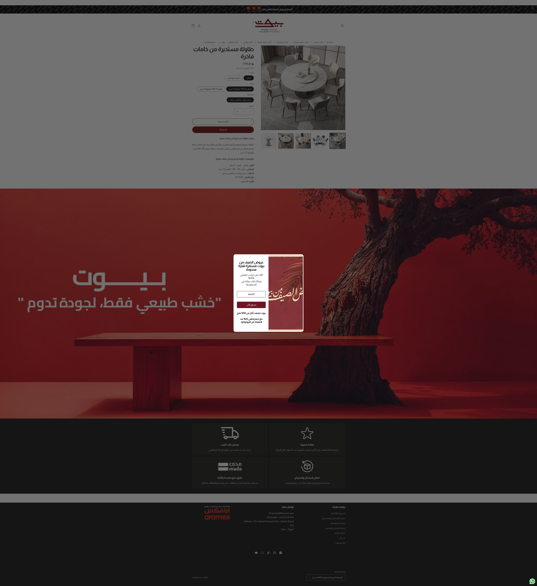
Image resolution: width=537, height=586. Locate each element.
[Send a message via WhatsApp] (532, 581)
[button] (251, 294)
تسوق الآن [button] (251, 305)
